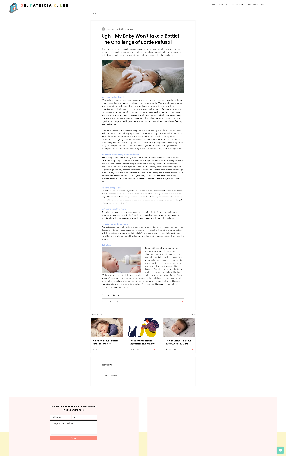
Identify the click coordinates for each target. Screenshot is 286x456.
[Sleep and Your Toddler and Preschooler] (107, 327)
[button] (193, 14)
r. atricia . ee (44, 5)
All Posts (93, 14)
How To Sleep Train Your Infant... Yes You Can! (178, 342)
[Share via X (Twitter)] (108, 295)
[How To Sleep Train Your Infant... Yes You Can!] (179, 327)
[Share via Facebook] (103, 295)
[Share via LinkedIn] (114, 295)
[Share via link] (119, 295)
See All (193, 314)
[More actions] (183, 29)
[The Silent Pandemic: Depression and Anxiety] (143, 327)
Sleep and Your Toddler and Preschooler (105, 342)
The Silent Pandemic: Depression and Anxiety (142, 342)
